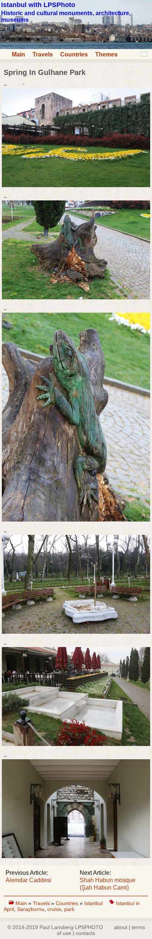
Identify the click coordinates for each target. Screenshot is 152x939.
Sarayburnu (30, 909)
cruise (54, 909)
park (69, 909)
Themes (106, 54)
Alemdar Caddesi (28, 880)
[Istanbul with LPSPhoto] (76, 47)
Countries (74, 54)
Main (18, 54)
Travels (42, 54)
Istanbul (94, 903)
